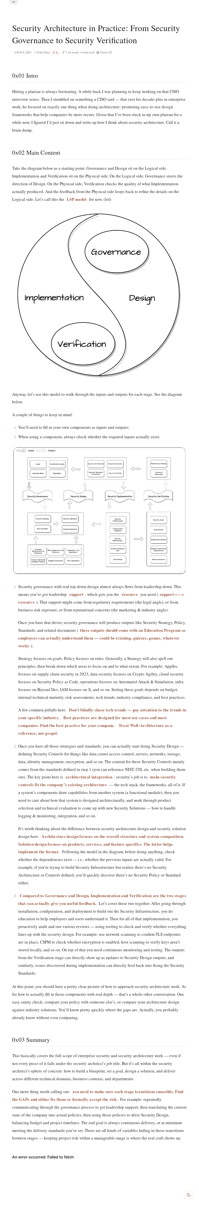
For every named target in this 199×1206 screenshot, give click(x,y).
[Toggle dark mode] (189, 1195)
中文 (55, 52)
